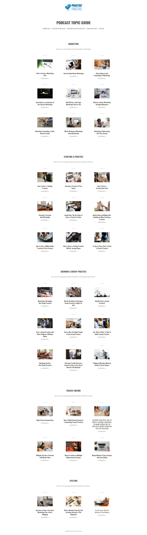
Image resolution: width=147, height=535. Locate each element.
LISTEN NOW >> (45, 78)
